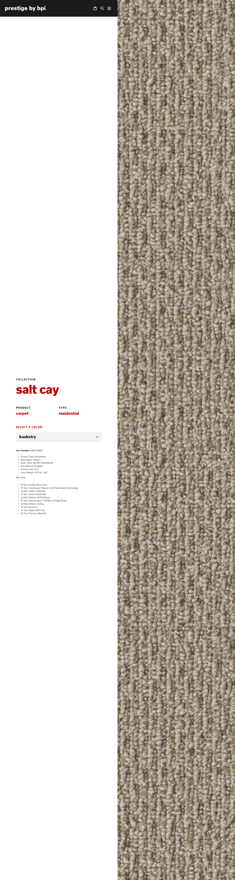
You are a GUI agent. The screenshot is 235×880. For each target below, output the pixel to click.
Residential (69, 413)
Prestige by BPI (25, 8)
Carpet (22, 413)
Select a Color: (29, 427)
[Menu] (109, 8)
